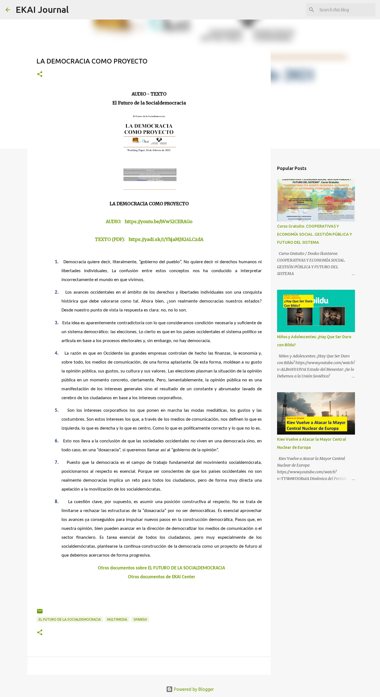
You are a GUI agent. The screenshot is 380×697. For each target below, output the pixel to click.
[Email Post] (39, 613)
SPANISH (140, 619)
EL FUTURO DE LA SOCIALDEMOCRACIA (70, 619)
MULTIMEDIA (117, 619)
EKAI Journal (42, 9)
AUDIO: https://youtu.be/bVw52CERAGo (149, 221)
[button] (39, 74)
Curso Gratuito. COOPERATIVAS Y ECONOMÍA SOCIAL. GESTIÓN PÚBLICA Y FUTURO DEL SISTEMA (314, 234)
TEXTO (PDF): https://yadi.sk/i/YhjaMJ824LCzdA (149, 239)
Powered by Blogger (193, 689)
